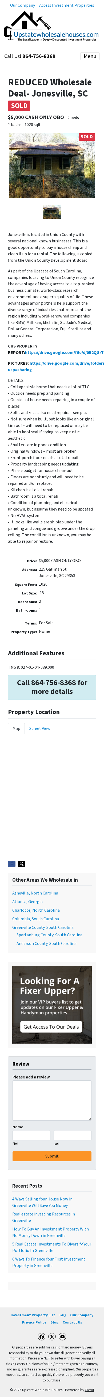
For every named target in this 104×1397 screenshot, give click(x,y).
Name (18, 1127)
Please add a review (31, 1077)
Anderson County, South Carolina (47, 944)
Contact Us (72, 1322)
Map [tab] (16, 728)
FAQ (62, 1315)
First (15, 1143)
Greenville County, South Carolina (43, 927)
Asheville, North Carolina (35, 893)
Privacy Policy (34, 1322)
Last (56, 1143)
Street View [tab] (39, 728)
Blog (54, 1322)
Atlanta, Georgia (27, 902)
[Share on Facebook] (11, 864)
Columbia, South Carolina (35, 919)
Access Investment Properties (66, 5)
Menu (90, 56)
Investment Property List (33, 1315)
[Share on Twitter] (21, 864)
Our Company (22, 5)
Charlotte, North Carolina (36, 910)
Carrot (89, 1389)
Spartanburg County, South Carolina (49, 935)
